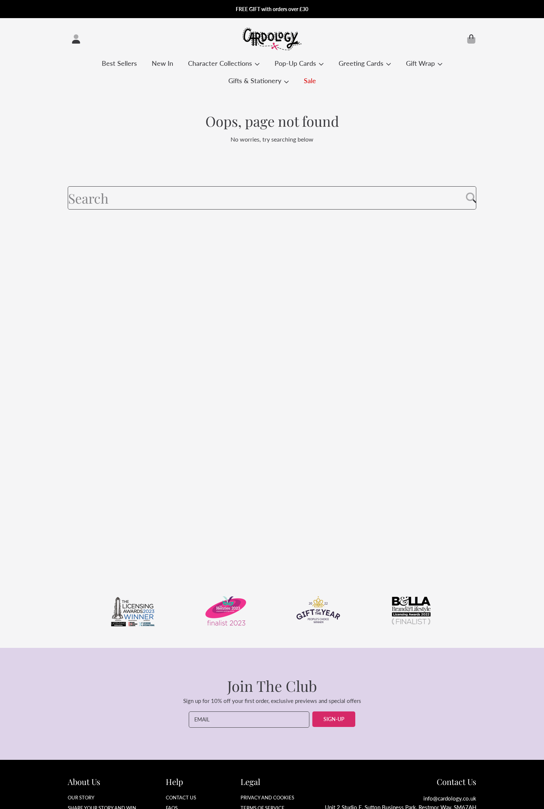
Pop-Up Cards (296, 63)
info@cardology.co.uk (449, 798)
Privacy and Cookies (267, 797)
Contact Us (181, 797)
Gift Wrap (421, 63)
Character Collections (221, 63)
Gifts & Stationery (255, 81)
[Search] (471, 198)
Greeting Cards (362, 63)
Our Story (81, 797)
